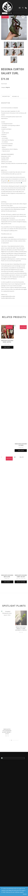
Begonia (8, 87)
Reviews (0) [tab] (15, 96)
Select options (21, 581)
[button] (23, 16)
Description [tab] (6, 96)
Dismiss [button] (25, 894)
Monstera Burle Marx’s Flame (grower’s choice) (21, 628)
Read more (7, 347)
